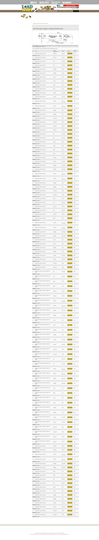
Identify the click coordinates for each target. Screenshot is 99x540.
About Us (38, 533)
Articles (71, 11)
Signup (53, 533)
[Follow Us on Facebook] (57, 5)
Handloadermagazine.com (54, 534)
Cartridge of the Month (44, 533)
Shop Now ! (76, 11)
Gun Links (56, 533)
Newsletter (40, 534)
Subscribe (70, 53)
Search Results (44, 23)
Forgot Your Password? (75, 8)
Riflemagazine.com (46, 534)
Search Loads (65, 11)
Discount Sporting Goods (34, 534)
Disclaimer (60, 533)
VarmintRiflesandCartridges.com (64, 534)
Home (60, 11)
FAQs (63, 533)
